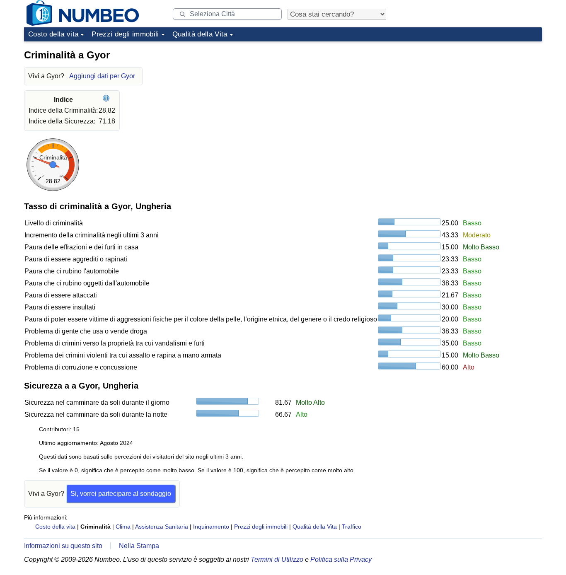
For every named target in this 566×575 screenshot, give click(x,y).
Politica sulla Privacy (341, 559)
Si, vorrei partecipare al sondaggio (120, 493)
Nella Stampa (139, 545)
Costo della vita (53, 34)
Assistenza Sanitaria (161, 526)
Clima (123, 526)
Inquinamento (211, 526)
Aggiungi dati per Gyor (102, 76)
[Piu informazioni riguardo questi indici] (107, 99)
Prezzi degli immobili (125, 34)
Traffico (351, 526)
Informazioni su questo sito (63, 545)
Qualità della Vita (199, 34)
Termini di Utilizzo (277, 559)
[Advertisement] (480, 97)
